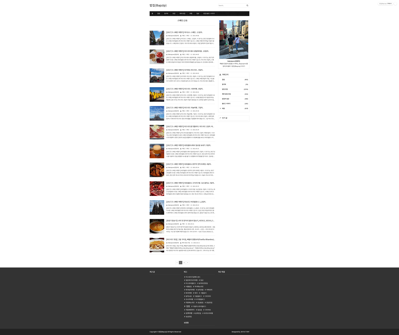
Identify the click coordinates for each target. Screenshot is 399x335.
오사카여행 (189, 299)
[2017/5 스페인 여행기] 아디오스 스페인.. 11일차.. (184, 32)
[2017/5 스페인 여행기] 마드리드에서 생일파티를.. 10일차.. (187, 51)
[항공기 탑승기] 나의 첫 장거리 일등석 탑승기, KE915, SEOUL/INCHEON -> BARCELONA (200, 221)
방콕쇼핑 (189, 296)
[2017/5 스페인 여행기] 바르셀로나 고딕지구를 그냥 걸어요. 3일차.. (190, 183)
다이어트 (208, 310)
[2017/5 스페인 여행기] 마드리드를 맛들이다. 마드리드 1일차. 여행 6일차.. (193, 127)
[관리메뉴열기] (395, 3)
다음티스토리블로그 (199, 306)
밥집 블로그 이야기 (209, 13)
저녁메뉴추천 (199, 287)
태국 (196, 293)
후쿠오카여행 (208, 313)
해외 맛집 (182, 13)
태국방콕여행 (190, 290)
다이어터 (208, 296)
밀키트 (166, 13)
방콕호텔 (200, 290)
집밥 (158, 13)
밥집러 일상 (235, 99)
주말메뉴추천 (190, 303)
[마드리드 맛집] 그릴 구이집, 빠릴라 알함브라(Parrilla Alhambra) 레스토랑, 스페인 (196, 240)
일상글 (200, 310)
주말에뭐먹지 (190, 310)
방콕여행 (189, 313)
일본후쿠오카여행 (191, 280)
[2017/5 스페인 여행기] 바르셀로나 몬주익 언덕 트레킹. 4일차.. (189, 164)
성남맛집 (189, 317)
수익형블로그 (200, 299)
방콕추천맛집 (203, 283)
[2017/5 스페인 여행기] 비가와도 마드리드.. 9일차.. (184, 70)
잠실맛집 (209, 303)
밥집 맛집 (235, 89)
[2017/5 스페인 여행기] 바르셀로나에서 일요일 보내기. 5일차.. (188, 145)
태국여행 (189, 293)
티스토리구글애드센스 (193, 277)
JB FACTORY (245, 332)
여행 (191, 13)
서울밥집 (189, 287)
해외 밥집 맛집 (186, 243)
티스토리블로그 (191, 283)
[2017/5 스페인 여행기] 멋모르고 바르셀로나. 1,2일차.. (186, 202)
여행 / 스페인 (185, 36)
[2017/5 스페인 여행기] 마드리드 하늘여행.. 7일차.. (184, 108)
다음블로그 (198, 296)
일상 (197, 13)
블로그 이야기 (235, 104)
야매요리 (209, 290)
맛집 (174, 13)
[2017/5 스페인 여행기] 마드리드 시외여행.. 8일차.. (184, 89)
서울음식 (203, 293)
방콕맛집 (198, 313)
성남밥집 (200, 303)
